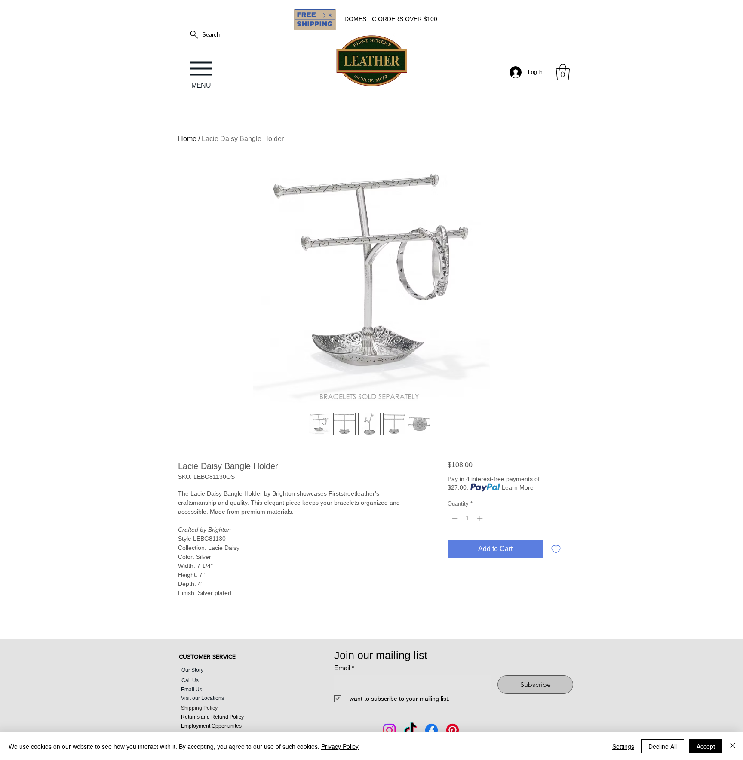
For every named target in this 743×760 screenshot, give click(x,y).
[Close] (733, 746)
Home (187, 138)
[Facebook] (431, 730)
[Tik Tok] (410, 730)
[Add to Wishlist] (556, 549)
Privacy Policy (340, 746)
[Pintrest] (452, 730)
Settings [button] (623, 746)
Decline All (662, 746)
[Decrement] (454, 518)
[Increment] (481, 518)
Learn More (518, 487)
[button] (563, 72)
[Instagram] (389, 730)
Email (344, 667)
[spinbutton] (467, 518)
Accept (706, 746)
